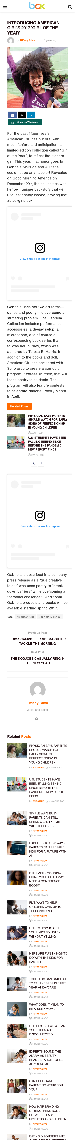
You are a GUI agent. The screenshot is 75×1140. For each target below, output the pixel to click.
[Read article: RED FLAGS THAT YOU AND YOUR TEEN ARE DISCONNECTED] (17, 1031)
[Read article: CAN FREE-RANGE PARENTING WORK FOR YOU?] (17, 1086)
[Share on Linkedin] (31, 115)
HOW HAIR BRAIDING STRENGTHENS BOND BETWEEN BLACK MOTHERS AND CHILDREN (47, 1112)
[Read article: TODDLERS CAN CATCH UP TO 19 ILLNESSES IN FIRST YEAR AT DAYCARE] (17, 984)
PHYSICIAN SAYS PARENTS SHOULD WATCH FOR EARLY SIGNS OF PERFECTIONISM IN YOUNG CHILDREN (47, 421)
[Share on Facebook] (12, 115)
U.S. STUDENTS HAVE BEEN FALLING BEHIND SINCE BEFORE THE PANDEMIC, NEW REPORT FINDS (47, 443)
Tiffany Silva (27, 40)
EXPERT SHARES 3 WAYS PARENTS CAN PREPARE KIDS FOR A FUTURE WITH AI (47, 849)
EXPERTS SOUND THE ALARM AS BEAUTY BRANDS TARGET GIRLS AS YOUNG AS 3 (46, 1057)
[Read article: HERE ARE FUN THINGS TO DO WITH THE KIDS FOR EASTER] (17, 958)
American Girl (25, 616)
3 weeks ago (55, 767)
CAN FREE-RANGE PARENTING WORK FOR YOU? (46, 1085)
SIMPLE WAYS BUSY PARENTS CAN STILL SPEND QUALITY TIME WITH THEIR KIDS (44, 819)
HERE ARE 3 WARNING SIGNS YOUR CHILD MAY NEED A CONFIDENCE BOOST (46, 879)
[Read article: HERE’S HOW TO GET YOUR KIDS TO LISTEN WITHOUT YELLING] (17, 933)
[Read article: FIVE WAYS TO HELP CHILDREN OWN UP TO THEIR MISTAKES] (17, 907)
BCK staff (38, 767)
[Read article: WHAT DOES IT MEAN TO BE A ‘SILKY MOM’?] (17, 1009)
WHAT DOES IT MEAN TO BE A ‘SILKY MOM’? (46, 1006)
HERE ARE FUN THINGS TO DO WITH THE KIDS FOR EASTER (48, 957)
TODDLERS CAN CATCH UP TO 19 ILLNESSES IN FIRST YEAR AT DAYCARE (48, 983)
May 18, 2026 (38, 455)
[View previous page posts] (34, 463)
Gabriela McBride (50, 616)
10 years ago (49, 40)
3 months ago (56, 801)
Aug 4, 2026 (37, 432)
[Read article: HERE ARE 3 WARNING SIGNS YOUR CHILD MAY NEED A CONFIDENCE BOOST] (17, 878)
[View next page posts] (41, 463)
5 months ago (40, 835)
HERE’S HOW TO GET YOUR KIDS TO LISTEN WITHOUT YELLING (44, 932)
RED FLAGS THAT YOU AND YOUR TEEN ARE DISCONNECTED (48, 1030)
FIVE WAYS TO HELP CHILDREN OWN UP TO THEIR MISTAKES (45, 906)
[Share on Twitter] (22, 115)
